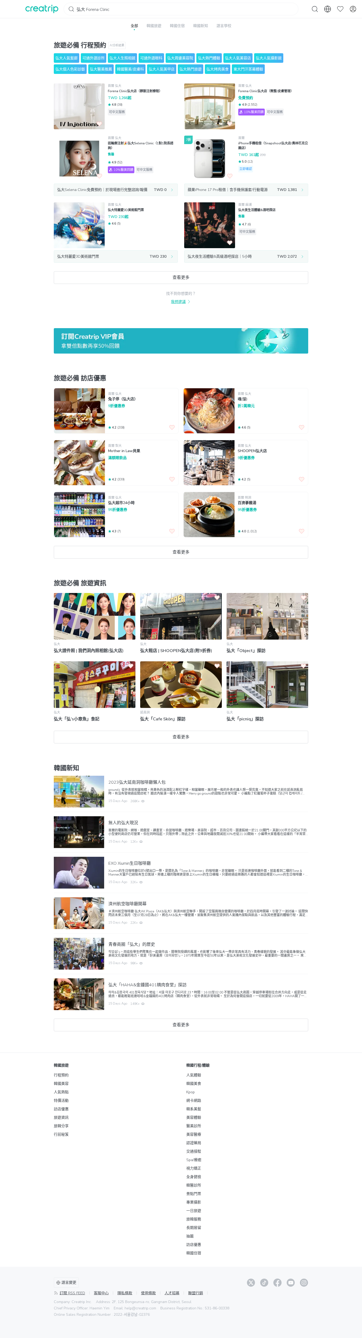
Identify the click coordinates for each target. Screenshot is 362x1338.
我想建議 (178, 301)
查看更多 (181, 277)
